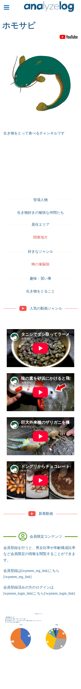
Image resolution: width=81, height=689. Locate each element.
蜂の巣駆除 (41, 264)
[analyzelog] (49, 7)
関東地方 (40, 237)
